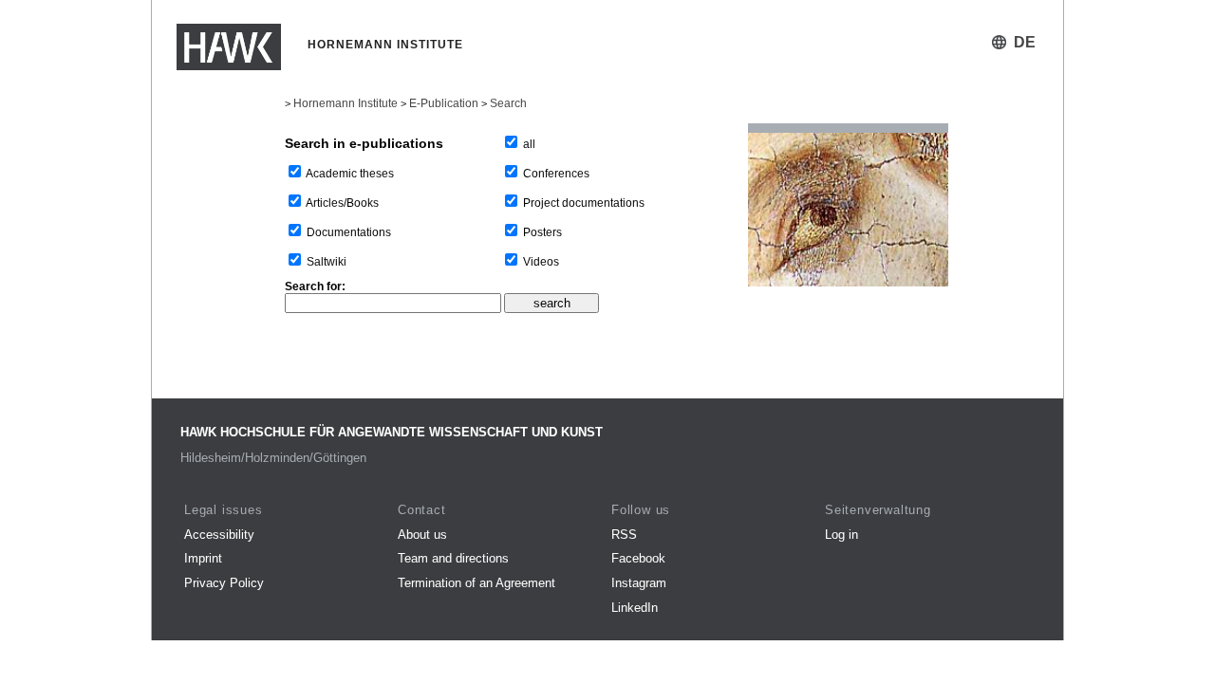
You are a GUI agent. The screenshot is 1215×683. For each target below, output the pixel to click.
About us (422, 534)
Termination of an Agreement (476, 583)
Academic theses (350, 173)
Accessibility (219, 534)
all (529, 144)
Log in (841, 534)
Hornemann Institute (345, 103)
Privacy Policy (224, 583)
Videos (541, 261)
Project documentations (584, 203)
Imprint (203, 558)
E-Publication (443, 103)
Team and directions (453, 558)
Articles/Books (342, 203)
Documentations (349, 232)
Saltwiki (326, 261)
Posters (542, 232)
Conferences (556, 173)
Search (508, 103)
